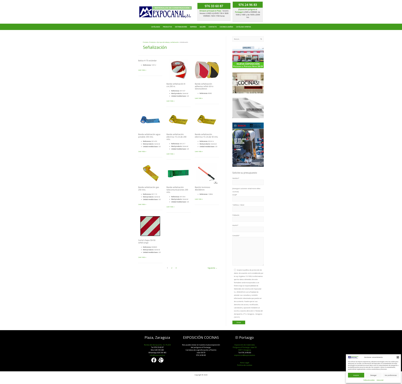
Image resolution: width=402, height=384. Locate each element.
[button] (398, 357)
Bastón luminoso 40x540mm (202, 188)
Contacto (213, 27)
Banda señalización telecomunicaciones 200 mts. (177, 189)
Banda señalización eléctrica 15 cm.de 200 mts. (176, 136)
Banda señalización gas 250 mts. (148, 188)
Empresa (193, 27)
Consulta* (235, 235)
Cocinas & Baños (226, 27)
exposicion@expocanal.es (244, 355)
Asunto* (235, 225)
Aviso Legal (380, 380)
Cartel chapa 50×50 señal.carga (146, 241)
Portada (145, 42)
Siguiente (212, 268)
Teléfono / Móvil (238, 205)
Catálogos (155, 27)
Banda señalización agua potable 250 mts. (149, 135)
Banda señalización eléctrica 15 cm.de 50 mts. (206, 135)
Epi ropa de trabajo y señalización (168, 42)
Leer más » (142, 70)
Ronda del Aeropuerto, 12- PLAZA (157, 345)
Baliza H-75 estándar (147, 60)
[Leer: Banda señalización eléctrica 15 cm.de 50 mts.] (207, 120)
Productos (167, 27)
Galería (203, 27)
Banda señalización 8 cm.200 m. (175, 85)
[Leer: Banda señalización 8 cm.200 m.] (178, 69)
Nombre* (235, 178)
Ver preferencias (391, 375)
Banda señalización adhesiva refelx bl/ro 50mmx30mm (204, 86)
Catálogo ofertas (243, 27)
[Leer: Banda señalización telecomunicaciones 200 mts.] (178, 173)
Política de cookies (369, 380)
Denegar (373, 375)
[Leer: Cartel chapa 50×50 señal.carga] (150, 226)
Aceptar (356, 375)
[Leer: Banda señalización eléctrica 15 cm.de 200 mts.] (178, 120)
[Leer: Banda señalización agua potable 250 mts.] (150, 120)
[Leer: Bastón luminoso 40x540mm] (207, 173)
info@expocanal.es (157, 355)
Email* (234, 195)
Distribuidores (181, 27)
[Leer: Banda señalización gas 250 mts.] (150, 173)
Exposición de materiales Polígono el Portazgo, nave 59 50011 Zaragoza (245, 347)
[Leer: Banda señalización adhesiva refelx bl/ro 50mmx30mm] (207, 69)
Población (235, 215)
